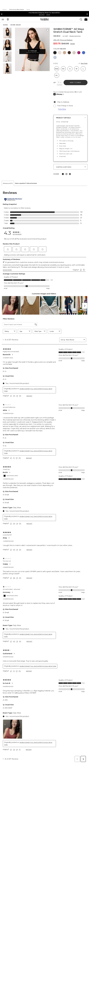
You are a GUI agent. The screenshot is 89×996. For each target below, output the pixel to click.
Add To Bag (75, 82)
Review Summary (75, 36)
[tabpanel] (44, 474)
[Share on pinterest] (70, 174)
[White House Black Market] (44, 19)
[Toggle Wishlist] (47, 30)
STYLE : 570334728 (62, 122)
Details (72, 44)
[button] (86, 19)
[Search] (81, 19)
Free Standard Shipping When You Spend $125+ (44, 12)
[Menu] (3, 19)
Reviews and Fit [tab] (8, 183)
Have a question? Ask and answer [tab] (26, 183)
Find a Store (62, 109)
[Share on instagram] (66, 174)
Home (5, 25)
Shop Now (42, 14)
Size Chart (84, 63)
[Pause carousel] (87, 14)
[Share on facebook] (63, 174)
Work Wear (15, 25)
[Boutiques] (8, 19)
